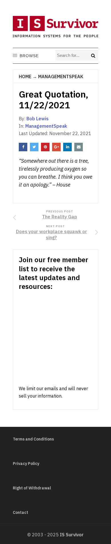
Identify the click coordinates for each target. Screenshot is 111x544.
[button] (29, 55)
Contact (20, 512)
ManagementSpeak (60, 76)
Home (25, 76)
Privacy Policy (26, 463)
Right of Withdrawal (32, 488)
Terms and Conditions (33, 439)
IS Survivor (72, 534)
